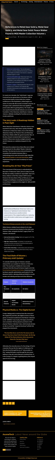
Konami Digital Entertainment (21, 341)
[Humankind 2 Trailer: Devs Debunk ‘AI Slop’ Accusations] (44, 71)
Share (40, 447)
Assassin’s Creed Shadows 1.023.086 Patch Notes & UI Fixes (45, 60)
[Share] (38, 448)
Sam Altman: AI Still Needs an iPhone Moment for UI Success (44, 112)
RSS (39, 446)
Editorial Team (11, 37)
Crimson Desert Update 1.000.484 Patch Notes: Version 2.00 (44, 95)
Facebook (41, 439)
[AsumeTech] (6, 2)
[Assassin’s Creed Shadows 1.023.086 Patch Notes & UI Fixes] (44, 54)
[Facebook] (4, 403)
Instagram (41, 441)
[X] (7, 403)
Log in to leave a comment (9, 423)
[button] (16, 1)
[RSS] (38, 446)
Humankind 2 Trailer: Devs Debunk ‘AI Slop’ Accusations (44, 78)
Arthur (41, 64)
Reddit (40, 444)
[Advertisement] (19, 56)
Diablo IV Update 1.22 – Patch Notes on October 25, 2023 (13, 413)
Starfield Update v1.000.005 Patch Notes (17, 157)
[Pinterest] (10, 403)
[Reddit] (38, 445)
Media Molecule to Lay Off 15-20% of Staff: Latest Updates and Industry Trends (41, 414)
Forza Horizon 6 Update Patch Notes (13, 270)
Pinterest (40, 443)
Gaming (7, 38)
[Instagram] (38, 441)
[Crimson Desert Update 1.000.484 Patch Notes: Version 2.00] (44, 88)
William (41, 81)
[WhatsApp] (13, 403)
